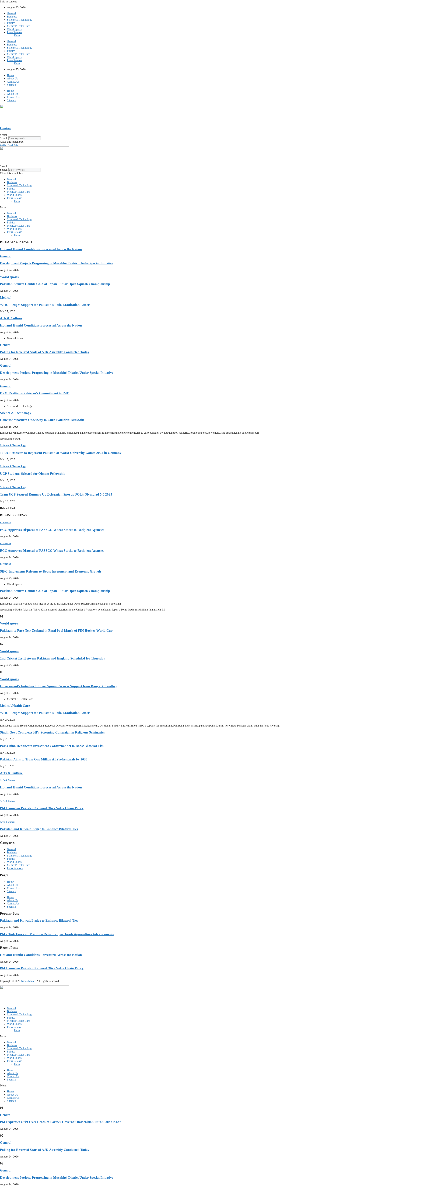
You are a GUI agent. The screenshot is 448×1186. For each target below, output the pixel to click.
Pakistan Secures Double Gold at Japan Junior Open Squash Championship (55, 284)
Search (4, 138)
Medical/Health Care (18, 25)
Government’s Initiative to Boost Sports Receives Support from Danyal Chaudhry (58, 686)
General (11, 13)
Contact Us (13, 81)
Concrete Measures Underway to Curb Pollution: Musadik (42, 420)
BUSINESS (5, 522)
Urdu (17, 35)
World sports (9, 277)
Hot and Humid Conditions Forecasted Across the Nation (41, 249)
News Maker (28, 981)
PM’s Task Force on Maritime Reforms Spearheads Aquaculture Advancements (57, 934)
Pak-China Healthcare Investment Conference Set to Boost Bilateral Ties (51, 746)
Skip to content (8, 1)
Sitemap (11, 84)
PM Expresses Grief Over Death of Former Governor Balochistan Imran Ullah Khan (60, 1122)
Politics (11, 22)
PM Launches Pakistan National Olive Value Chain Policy (41, 808)
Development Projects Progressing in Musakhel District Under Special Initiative (56, 263)
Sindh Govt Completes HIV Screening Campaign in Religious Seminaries (52, 732)
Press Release (14, 32)
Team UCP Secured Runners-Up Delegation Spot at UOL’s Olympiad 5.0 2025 (56, 494)
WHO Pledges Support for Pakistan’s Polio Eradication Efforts (45, 305)
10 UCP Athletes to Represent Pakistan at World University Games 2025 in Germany (60, 453)
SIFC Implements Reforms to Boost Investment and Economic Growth (50, 571)
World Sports (14, 29)
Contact (5, 128)
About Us (12, 78)
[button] (224, 134)
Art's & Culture (11, 773)
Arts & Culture (11, 318)
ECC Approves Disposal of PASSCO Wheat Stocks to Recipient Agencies (52, 530)
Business (12, 16)
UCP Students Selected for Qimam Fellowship (32, 473)
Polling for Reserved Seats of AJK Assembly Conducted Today (44, 352)
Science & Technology (19, 19)
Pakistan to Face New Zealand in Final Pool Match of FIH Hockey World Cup (56, 630)
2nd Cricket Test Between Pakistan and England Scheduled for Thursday (52, 658)
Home (10, 75)
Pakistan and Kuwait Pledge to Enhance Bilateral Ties (39, 829)
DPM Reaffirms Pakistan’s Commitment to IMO (34, 393)
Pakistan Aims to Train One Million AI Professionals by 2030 (44, 759)
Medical (5, 297)
